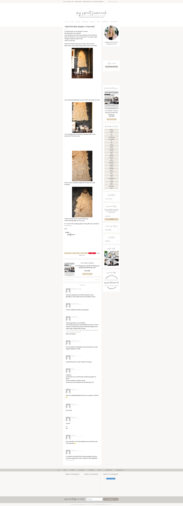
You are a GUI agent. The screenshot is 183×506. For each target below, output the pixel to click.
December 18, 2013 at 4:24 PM (76, 341)
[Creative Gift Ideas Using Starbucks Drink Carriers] (107, 255)
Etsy (111, 142)
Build (111, 132)
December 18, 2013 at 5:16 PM (76, 356)
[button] (65, 20)
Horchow (111, 147)
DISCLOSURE (88, 504)
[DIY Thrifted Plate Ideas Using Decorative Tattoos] (115, 255)
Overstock (111, 165)
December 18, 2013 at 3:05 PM (76, 304)
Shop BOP (111, 175)
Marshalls (111, 155)
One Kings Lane (111, 163)
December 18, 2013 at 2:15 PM (76, 289)
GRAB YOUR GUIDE (111, 119)
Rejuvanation (111, 168)
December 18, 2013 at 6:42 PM (76, 369)
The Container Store (112, 178)
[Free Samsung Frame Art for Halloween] (115, 262)
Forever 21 (111, 144)
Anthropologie (111, 131)
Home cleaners (70, 460)
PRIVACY (92, 504)
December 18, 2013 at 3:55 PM (76, 317)
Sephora (111, 170)
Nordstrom (111, 160)
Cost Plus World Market (111, 137)
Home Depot (111, 145)
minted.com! (68, 225)
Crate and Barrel (111, 139)
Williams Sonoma (111, 186)
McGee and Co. (111, 157)
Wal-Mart (111, 181)
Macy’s (111, 152)
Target (112, 176)
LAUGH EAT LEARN (109, 504)
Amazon (111, 129)
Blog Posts (66, 29)
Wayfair (111, 183)
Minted (112, 158)
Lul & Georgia (112, 150)
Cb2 (111, 134)
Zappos (111, 188)
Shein (111, 173)
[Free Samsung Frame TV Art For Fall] (107, 262)
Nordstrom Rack (111, 162)
